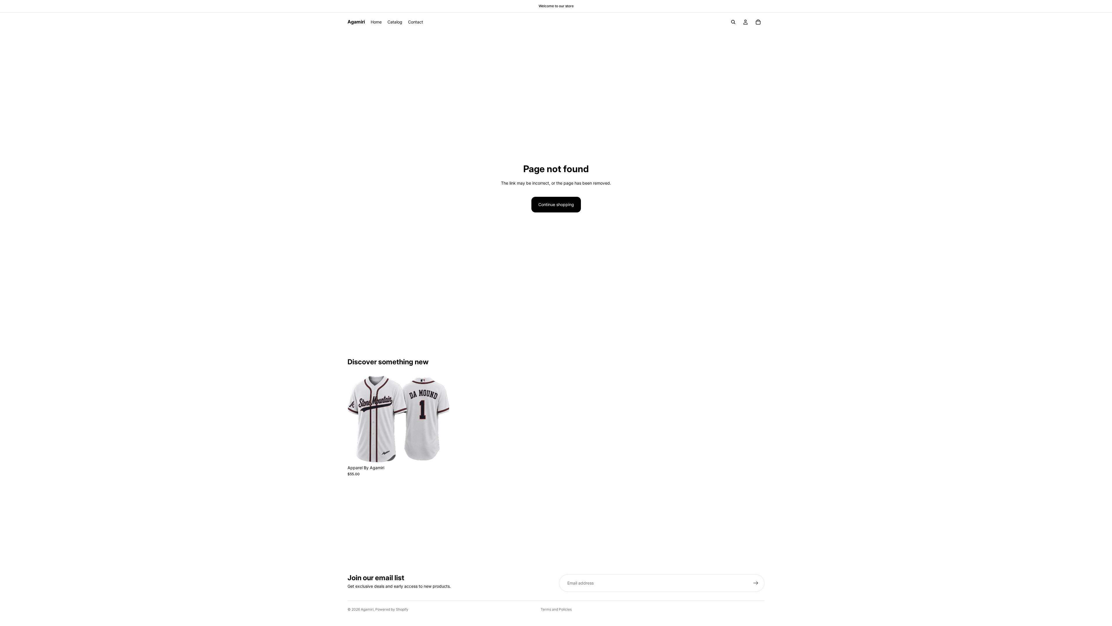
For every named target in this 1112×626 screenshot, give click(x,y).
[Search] (733, 22)
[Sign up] (756, 583)
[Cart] (758, 22)
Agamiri (367, 609)
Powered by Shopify (391, 609)
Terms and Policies (556, 609)
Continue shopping (556, 204)
